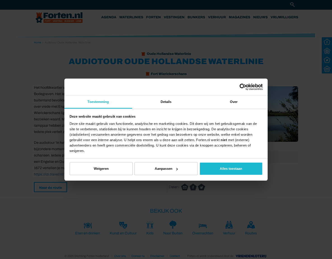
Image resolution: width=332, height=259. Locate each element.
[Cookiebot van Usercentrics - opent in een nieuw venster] (243, 87)
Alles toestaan (231, 168)
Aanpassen (163, 168)
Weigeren (101, 168)
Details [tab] (166, 102)
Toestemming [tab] (98, 102)
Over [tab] (234, 102)
